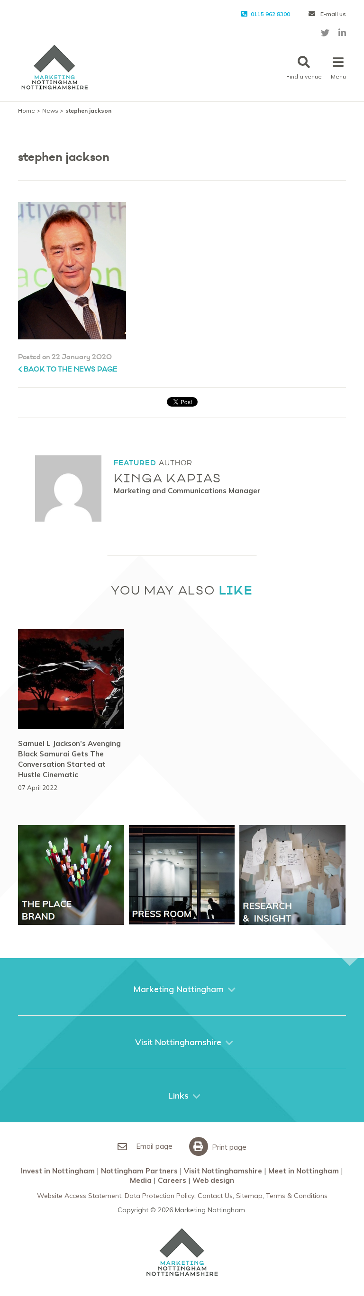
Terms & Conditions (297, 1195)
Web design (213, 1180)
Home (26, 110)
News (50, 110)
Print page (228, 1147)
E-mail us (332, 14)
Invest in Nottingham (58, 1170)
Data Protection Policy (159, 1195)
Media (141, 1180)
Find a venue (304, 76)
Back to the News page (70, 369)
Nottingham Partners (139, 1170)
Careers (172, 1180)
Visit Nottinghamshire (223, 1170)
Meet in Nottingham (303, 1170)
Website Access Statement (79, 1195)
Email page (153, 1146)
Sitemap (249, 1195)
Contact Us (215, 1195)
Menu (338, 76)
